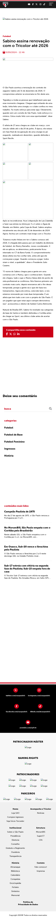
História (8, 455)
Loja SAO (15, 813)
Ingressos (9, 448)
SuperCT (40, 836)
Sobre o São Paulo (15, 832)
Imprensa (41, 871)
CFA (40, 840)
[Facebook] (32, 4)
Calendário (15, 875)
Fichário (15, 887)
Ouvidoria (15, 852)
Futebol (7, 36)
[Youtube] (29, 4)
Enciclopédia (15, 883)
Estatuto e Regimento (15, 848)
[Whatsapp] (14, 334)
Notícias (40, 813)
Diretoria (15, 840)
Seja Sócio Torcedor (15, 821)
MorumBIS (40, 832)
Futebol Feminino (14, 441)
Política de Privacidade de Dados (28, 903)
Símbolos (15, 891)
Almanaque (15, 867)
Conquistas (15, 879)
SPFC (5, 4)
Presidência (15, 836)
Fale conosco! (41, 867)
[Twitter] (36, 4)
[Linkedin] (18, 334)
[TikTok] (44, 4)
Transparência (15, 856)
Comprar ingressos (15, 817)
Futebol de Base (13, 434)
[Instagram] (40, 4)
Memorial (15, 895)
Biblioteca (15, 871)
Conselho (15, 844)
